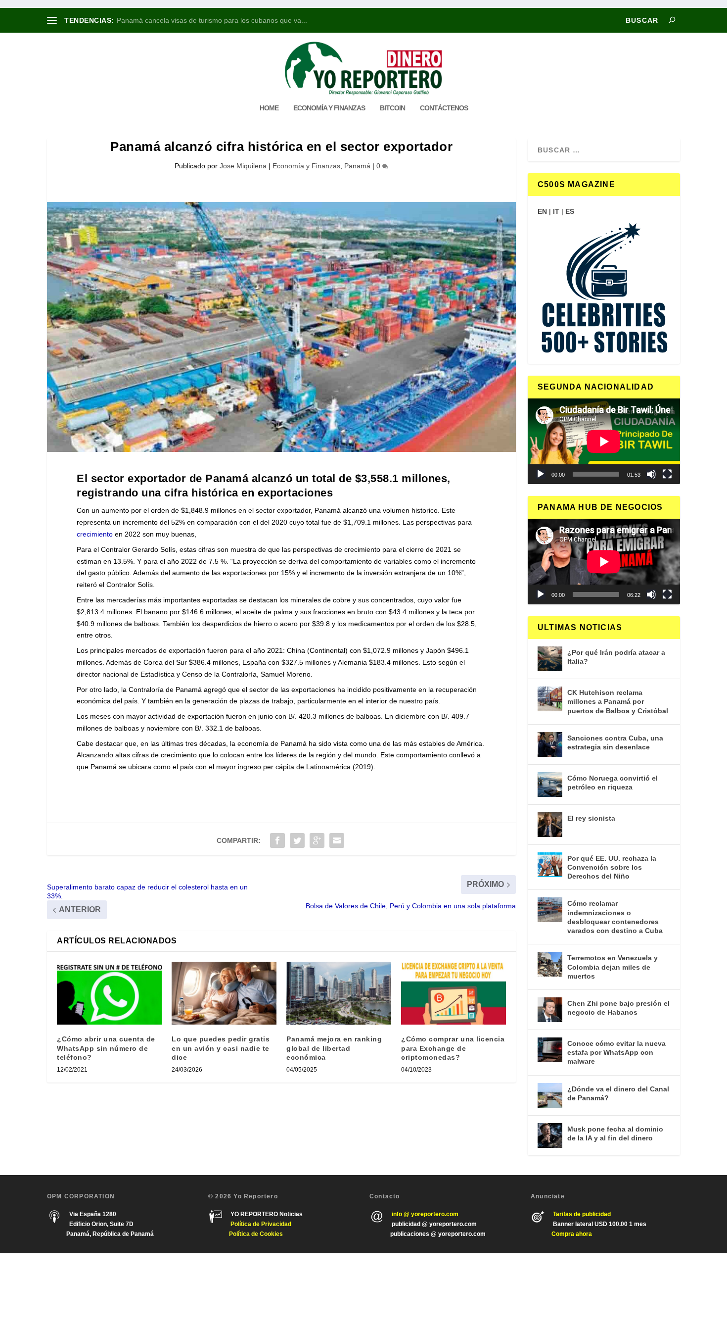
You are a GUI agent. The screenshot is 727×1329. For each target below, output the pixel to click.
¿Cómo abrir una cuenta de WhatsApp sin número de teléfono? (106, 1048)
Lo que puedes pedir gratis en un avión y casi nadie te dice (221, 1048)
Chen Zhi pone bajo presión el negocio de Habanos (618, 1007)
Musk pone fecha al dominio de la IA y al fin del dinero (615, 1133)
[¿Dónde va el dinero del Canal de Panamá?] (550, 1095)
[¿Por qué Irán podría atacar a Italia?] (550, 658)
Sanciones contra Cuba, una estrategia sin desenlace (615, 742)
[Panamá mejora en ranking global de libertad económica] (338, 993)
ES (569, 211)
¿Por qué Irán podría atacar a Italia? (616, 656)
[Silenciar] (651, 474)
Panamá (357, 166)
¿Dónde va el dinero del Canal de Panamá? (618, 1093)
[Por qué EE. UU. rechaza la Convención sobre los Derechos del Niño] (550, 864)
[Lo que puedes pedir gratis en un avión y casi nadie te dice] (224, 993)
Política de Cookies (256, 1234)
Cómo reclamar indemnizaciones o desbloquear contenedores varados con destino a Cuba (615, 917)
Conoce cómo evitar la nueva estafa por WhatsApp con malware (616, 1052)
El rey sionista (591, 818)
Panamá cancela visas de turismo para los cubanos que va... (212, 20)
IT (556, 211)
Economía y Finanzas (329, 108)
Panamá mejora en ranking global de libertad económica (334, 1048)
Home (269, 108)
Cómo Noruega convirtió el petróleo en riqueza (612, 782)
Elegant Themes (105, 1291)
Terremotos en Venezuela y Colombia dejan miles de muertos (612, 967)
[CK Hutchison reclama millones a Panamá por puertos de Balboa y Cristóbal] (550, 699)
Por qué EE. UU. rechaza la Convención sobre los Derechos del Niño (611, 867)
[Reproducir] (540, 474)
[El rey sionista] (550, 824)
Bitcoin (392, 108)
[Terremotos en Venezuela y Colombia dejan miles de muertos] (550, 964)
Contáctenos (444, 108)
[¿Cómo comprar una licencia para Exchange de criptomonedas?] (453, 993)
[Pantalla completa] (667, 474)
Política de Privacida (259, 1224)
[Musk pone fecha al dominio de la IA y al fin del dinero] (550, 1135)
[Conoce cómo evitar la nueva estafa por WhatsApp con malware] (550, 1049)
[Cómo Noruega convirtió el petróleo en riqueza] (550, 784)
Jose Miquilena (243, 166)
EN (542, 211)
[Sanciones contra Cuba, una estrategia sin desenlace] (550, 744)
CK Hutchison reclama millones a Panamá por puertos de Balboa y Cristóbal (617, 701)
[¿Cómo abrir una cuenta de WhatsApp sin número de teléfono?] (109, 993)
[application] (604, 441)
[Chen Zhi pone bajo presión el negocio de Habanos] (550, 1009)
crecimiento (95, 534)
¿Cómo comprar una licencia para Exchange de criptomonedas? (452, 1048)
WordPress (189, 1291)
